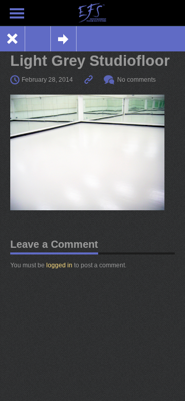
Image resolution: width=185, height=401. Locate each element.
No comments (136, 79)
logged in (59, 265)
